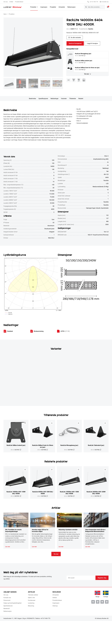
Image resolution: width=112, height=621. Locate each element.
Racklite (90, 29)
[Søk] (86, 7)
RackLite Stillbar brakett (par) (83, 60)
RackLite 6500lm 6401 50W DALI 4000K (42, 492)
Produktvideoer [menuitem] (19, 2)
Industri (98, 208)
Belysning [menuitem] (31, 606)
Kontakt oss (105, 2)
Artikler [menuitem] (11, 2)
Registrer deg (102, 578)
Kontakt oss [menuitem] (7, 597)
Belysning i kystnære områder (68, 529)
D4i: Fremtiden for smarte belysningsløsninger (13, 530)
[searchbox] (94, 7)
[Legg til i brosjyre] (25, 423)
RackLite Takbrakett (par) (96, 445)
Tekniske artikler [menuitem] (33, 595)
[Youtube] (102, 602)
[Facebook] (93, 602)
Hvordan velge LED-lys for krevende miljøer (40, 530)
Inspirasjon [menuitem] (43, 7)
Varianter (64, 98)
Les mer (7, 546)
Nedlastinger (54, 98)
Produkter (12, 14)
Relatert (80, 98)
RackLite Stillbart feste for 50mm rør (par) (87, 67)
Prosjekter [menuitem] (53, 7)
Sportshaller (104, 208)
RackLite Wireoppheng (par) (83, 53)
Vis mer (86, 74)
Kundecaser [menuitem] (31, 600)
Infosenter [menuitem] (62, 7)
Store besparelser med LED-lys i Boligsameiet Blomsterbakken (95, 530)
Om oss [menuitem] (6, 2)
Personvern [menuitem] (7, 600)
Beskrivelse (32, 98)
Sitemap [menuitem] (55, 606)
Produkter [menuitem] (33, 7)
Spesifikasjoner (43, 98)
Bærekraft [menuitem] (7, 608)
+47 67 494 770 (94, 2)
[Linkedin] (97, 602)
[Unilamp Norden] (13, 7)
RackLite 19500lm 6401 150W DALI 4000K (69, 492)
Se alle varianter (76, 37)
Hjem (5, 14)
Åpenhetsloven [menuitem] (8, 606)
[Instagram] (106, 602)
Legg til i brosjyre (92, 43)
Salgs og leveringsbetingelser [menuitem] (13, 603)
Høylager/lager (90, 208)
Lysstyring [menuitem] (31, 603)
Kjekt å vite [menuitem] (31, 597)
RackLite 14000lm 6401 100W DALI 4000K (16, 492)
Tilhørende (72, 98)
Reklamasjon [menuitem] (71, 7)
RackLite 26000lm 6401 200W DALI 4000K (96, 492)
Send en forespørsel (75, 43)
